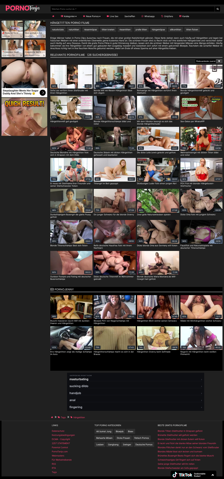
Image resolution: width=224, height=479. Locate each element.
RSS (54, 464)
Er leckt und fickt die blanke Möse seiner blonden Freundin (187, 443)
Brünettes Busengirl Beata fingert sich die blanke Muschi (186, 455)
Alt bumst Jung (103, 431)
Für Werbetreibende (62, 459)
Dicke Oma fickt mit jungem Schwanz (197, 214)
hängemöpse (158, 29)
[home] (52, 417)
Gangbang (113, 444)
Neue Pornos (92, 16)
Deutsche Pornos (143, 444)
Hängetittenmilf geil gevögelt (64, 121)
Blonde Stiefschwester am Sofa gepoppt (178, 468)
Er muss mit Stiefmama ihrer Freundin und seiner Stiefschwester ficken (70, 184)
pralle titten (141, 29)
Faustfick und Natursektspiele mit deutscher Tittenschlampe (196, 246)
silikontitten (175, 29)
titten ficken (192, 29)
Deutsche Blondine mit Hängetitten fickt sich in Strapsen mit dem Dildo (69, 153)
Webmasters (58, 455)
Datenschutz (58, 431)
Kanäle (185, 16)
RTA (54, 468)
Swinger (127, 444)
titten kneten (108, 29)
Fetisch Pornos (141, 438)
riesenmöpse (90, 29)
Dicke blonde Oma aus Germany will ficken (157, 245)
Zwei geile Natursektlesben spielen (154, 214)
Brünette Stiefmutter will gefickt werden (177, 435)
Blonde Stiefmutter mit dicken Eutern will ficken (181, 439)
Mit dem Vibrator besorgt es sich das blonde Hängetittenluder (154, 122)
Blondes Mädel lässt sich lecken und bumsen (180, 451)
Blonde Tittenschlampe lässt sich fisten (69, 245)
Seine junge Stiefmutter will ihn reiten (176, 464)
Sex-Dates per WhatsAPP (192, 121)
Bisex (130, 431)
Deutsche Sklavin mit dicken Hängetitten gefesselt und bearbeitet (113, 153)
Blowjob (120, 431)
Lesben (100, 444)
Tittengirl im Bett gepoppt (106, 183)
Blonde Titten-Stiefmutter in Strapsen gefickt (180, 431)
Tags (54, 472)
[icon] (53, 16)
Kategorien (69, 16)
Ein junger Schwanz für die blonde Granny (114, 214)
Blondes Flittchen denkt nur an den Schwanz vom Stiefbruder (188, 447)
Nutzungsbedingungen (63, 435)
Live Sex (113, 16)
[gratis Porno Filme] (23, 11)
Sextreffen (129, 16)
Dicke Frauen (123, 438)
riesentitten (125, 29)
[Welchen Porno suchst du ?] (217, 9)
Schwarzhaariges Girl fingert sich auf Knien (179, 459)
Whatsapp (149, 16)
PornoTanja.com (60, 451)
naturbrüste (58, 29)
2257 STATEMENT (61, 443)
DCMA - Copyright (61, 439)
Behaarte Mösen (104, 438)
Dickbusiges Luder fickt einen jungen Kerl (156, 183)
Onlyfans (168, 16)
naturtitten (74, 29)
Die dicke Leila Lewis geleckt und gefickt (156, 152)
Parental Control (60, 447)
